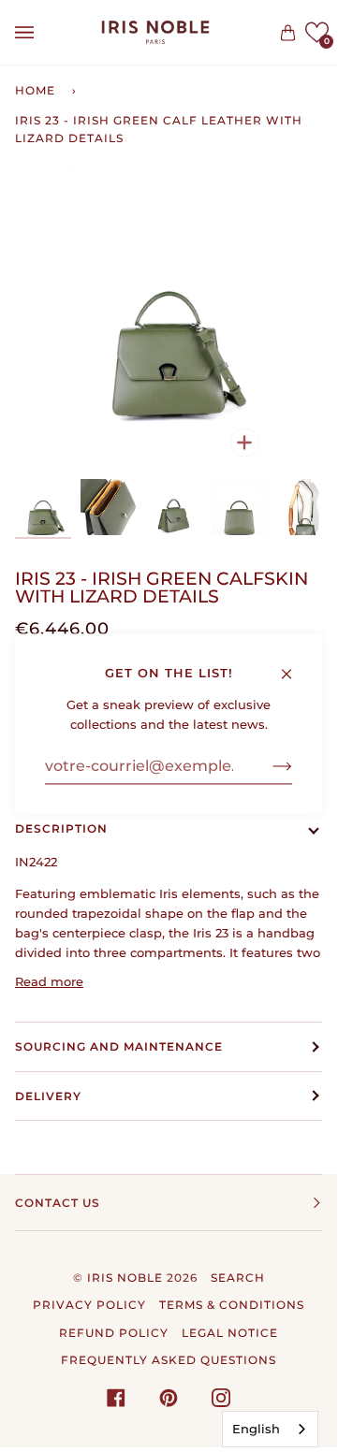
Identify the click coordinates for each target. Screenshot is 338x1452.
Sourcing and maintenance (119, 1046)
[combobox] (270, 1429)
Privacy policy (89, 1305)
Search (238, 1277)
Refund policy (114, 1333)
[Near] (294, 665)
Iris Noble (125, 1277)
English (256, 1428)
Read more (49, 981)
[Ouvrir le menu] (43, 32)
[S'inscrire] (267, 766)
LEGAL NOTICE (230, 1333)
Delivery (48, 1096)
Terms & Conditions (231, 1305)
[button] (317, 32)
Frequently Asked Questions (168, 1360)
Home (35, 90)
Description (61, 828)
